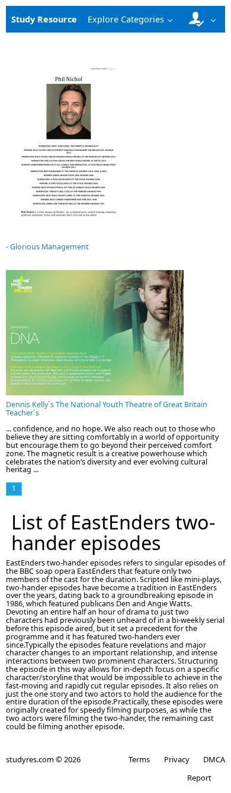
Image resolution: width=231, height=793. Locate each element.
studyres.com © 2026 (43, 759)
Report (199, 777)
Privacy (176, 759)
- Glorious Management (47, 247)
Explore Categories (126, 19)
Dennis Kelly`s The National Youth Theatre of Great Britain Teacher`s (106, 408)
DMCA (214, 759)
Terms (139, 759)
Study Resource (44, 19)
